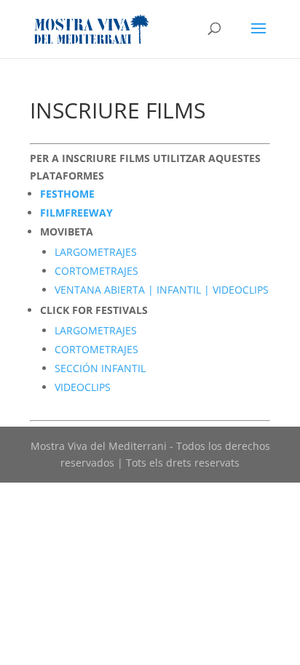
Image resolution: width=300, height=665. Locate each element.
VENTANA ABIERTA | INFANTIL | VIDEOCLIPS (162, 290)
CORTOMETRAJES (96, 271)
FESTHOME (67, 194)
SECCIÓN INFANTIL (100, 368)
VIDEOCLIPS (83, 387)
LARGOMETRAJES (96, 252)
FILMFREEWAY (76, 212)
